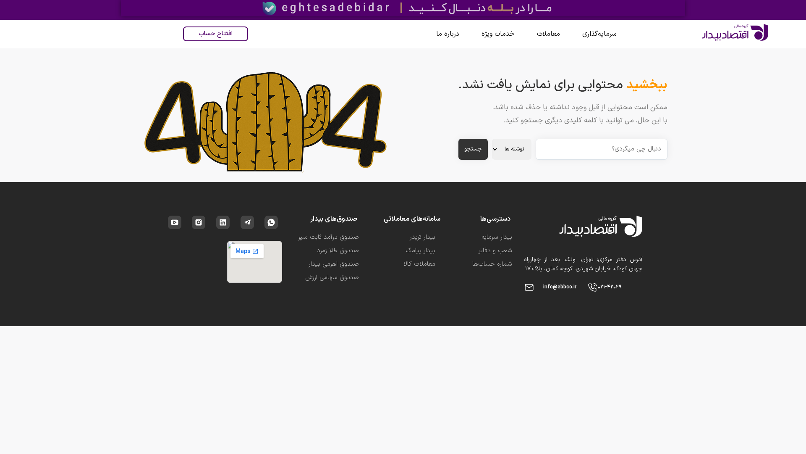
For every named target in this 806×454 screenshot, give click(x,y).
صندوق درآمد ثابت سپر (328, 237)
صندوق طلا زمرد (338, 251)
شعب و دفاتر (495, 251)
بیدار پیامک (420, 251)
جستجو (473, 149)
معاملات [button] (548, 34)
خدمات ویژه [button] (498, 34)
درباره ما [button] (447, 34)
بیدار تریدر (422, 237)
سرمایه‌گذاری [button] (599, 34)
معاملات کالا (419, 264)
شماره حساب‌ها (492, 264)
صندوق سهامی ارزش (332, 277)
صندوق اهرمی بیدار (334, 264)
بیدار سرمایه (497, 237)
